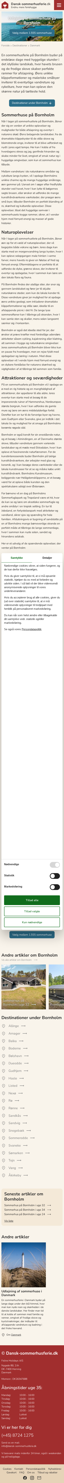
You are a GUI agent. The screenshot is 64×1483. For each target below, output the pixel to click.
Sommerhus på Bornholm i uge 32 (24, 1205)
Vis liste (8, 1221)
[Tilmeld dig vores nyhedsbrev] (39, 1478)
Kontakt (18, 1469)
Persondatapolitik (35, 1469)
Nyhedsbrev (54, 1469)
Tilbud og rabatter (47, 1472)
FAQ (21, 1472)
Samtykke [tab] (17, 557)
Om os (31, 1472)
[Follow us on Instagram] (32, 1478)
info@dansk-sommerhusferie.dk (18, 1446)
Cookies (7, 1469)
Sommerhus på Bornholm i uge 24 (24, 1214)
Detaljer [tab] (47, 557)
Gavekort (12, 1472)
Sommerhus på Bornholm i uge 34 (24, 1210)
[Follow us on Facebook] (25, 1478)
